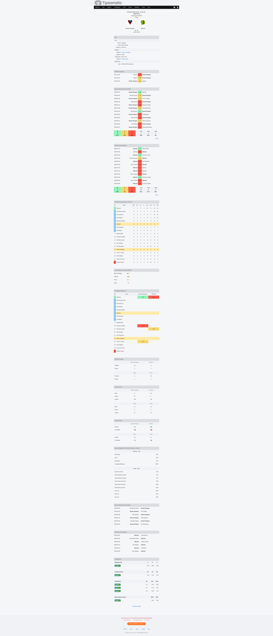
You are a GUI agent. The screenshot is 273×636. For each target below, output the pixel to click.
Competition (117, 7)
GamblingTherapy (137, 620)
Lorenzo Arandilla (125, 52)
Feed (124, 7)
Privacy (125, 629)
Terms (131, 629)
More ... (157, 138)
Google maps (124, 59)
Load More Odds (136, 606)
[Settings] (174, 7)
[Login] (177, 7)
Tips (103, 7)
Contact (143, 629)
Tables (130, 7)
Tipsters (109, 7)
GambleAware (127, 620)
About (137, 629)
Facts (143, 7)
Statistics (137, 7)
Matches (97, 7)
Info (149, 629)
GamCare (147, 620)
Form (149, 7)
